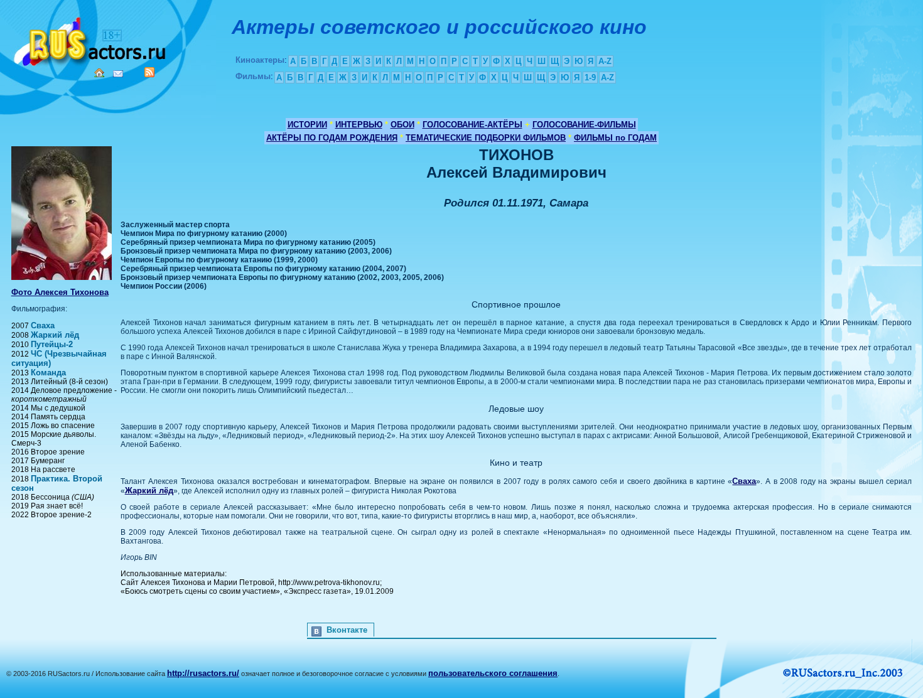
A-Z (605, 61)
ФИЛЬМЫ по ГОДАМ (615, 137)
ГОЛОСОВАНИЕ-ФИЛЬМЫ (584, 124)
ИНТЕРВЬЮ (358, 124)
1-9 (590, 77)
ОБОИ (402, 124)
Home (99, 72)
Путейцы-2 (52, 344)
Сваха (43, 325)
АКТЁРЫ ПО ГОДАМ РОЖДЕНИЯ (331, 137)
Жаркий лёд (55, 335)
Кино (91, 39)
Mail (118, 73)
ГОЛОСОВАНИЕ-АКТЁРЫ (472, 124)
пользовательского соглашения (493, 673)
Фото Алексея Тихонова (60, 292)
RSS (149, 72)
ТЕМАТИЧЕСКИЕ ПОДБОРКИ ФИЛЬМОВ (486, 137)
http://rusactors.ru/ (203, 673)
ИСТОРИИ (307, 124)
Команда (48, 372)
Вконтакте (347, 630)
